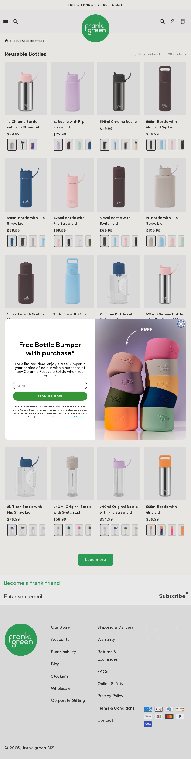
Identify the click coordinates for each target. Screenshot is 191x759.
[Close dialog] (180, 324)
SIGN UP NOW (50, 396)
